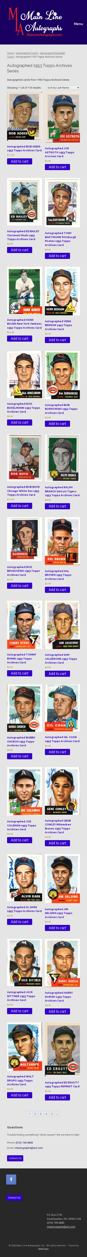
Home (10, 53)
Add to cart (19, 161)
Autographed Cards (27, 53)
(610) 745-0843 (24, 1142)
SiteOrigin (43, 1248)
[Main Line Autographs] (35, 22)
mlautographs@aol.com (29, 1147)
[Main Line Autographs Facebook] (11, 1179)
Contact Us (15, 1158)
